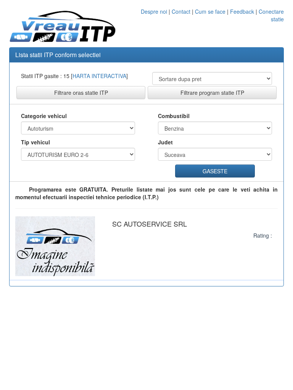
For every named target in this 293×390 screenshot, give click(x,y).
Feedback (243, 11)
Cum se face (210, 11)
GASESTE (215, 171)
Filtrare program (212, 92)
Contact (181, 11)
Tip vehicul (35, 142)
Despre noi (154, 11)
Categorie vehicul (44, 116)
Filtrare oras (81, 92)
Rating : (262, 235)
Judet (165, 142)
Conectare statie (271, 15)
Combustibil (174, 116)
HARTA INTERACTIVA (99, 76)
